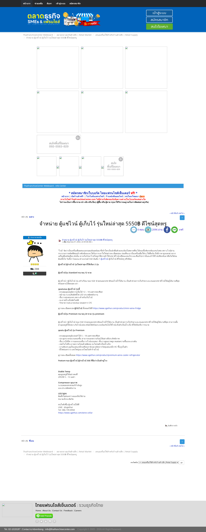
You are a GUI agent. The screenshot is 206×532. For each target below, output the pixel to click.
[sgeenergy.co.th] (36, 273)
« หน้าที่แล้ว (174, 213)
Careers (77, 510)
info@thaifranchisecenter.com (60, 529)
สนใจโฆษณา (159, 26)
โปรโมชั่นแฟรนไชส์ (95, 196)
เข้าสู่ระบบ (60, 3)
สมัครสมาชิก (75, 3)
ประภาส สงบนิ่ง (36, 237)
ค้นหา (49, 3)
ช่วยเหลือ (39, 3)
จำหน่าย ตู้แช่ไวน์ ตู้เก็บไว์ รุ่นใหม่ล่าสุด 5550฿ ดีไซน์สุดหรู (87, 239)
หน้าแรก (26, 3)
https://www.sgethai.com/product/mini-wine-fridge (117, 308)
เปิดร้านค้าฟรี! (77, 196)
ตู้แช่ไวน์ (104, 259)
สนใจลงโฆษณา (132, 196)
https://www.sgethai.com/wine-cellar (75, 412)
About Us (46, 510)
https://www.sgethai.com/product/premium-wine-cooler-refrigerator (108, 355)
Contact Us (57, 510)
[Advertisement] (119, 485)
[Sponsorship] (59, 145)
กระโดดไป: (134, 462)
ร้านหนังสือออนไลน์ (114, 196)
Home (38, 510)
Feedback (68, 510)
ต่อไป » (182, 213)
